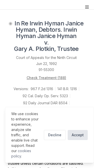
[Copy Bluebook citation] (84, 49)
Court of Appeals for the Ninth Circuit (46, 57)
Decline (54, 135)
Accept (78, 135)
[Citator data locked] (10, 23)
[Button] (87, 7)
